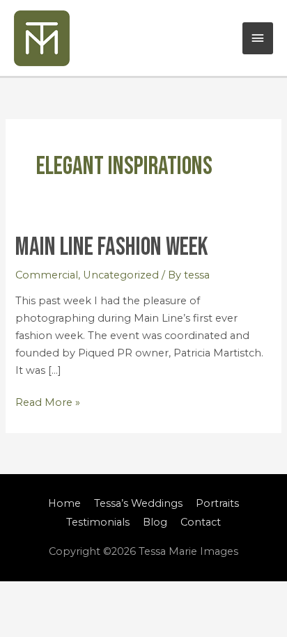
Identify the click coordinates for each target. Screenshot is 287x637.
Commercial (46, 275)
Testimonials (98, 522)
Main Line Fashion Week (111, 247)
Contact (200, 522)
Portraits (217, 503)
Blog (155, 522)
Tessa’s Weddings (138, 503)
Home (64, 503)
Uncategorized (121, 275)
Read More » (47, 401)
